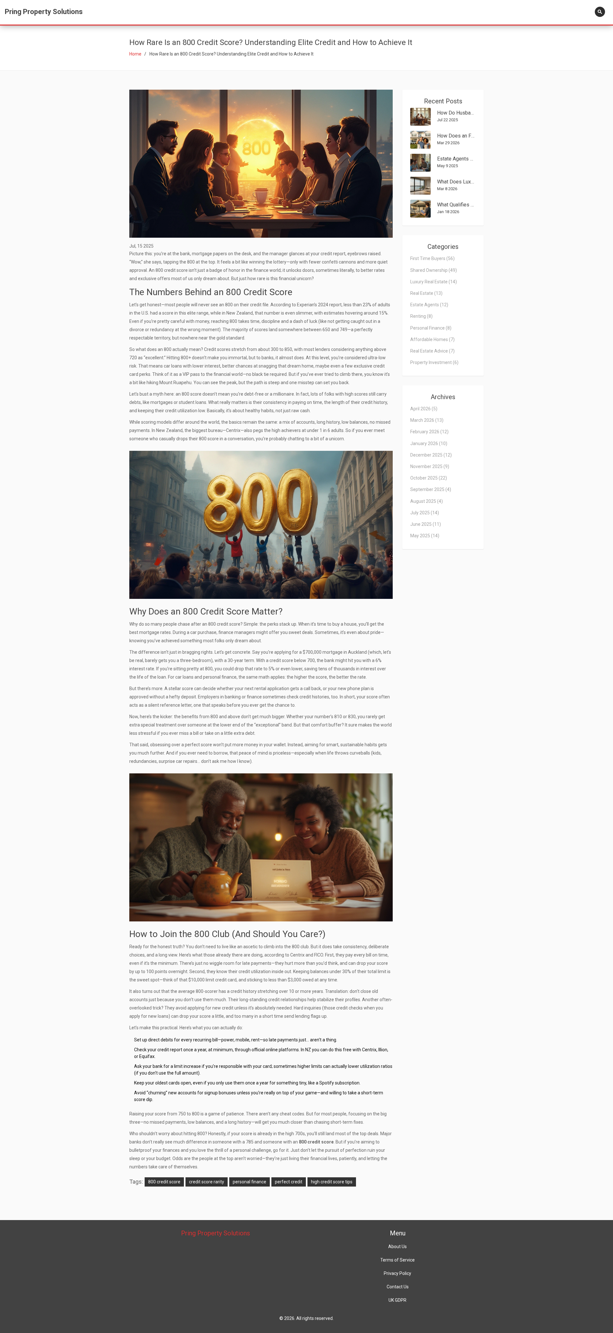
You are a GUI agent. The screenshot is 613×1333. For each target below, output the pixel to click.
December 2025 (431, 455)
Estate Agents (429, 304)
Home (135, 53)
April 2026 (423, 408)
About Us (397, 1246)
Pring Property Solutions (44, 12)
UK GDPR (397, 1300)
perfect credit (288, 1181)
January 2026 (428, 443)
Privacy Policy (397, 1273)
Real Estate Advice (432, 351)
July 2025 (424, 512)
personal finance (249, 1181)
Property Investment (434, 362)
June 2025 (425, 524)
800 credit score (164, 1181)
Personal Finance (430, 328)
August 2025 (426, 501)
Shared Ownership (433, 270)
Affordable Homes (432, 339)
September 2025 (430, 489)
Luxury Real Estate (433, 281)
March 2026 (426, 420)
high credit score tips (331, 1181)
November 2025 (429, 466)
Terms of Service (397, 1259)
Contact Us (398, 1286)
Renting (421, 316)
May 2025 (424, 535)
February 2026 (429, 431)
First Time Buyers (432, 258)
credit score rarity (206, 1181)
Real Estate (426, 293)
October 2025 (428, 477)
